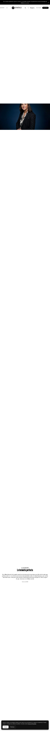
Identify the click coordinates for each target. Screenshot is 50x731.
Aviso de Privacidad (32, 723)
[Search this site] (25, 8)
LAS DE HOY (2, 7)
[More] (7, 8)
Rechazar (12, 726)
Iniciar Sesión (38, 7)
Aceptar (5, 726)
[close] (48, 2)
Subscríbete (45, 7)
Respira (32, 7)
